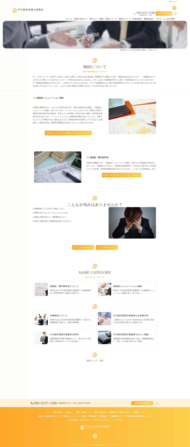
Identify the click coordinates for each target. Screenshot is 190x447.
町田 (101, 360)
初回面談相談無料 (164, 13)
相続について (92, 360)
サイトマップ (117, 420)
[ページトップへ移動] (157, 403)
